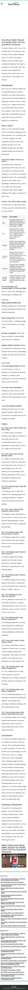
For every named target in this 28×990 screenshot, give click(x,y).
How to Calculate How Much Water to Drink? (12, 909)
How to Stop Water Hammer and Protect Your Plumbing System (12, 974)
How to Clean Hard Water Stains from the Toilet (13, 906)
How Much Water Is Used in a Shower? (12, 882)
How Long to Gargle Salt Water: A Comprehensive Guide (11, 950)
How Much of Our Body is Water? (11, 970)
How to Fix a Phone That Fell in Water (12, 944)
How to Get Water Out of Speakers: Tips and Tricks (14, 919)
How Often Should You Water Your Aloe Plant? (12, 899)
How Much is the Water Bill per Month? (14, 946)
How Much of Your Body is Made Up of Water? (12, 954)
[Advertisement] (14, 21)
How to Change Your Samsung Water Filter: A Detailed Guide (13, 957)
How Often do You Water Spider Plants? (12, 972)
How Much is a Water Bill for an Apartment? (14, 960)
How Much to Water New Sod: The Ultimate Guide (14, 922)
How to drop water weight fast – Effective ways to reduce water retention (13, 879)
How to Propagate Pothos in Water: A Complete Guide (12, 895)
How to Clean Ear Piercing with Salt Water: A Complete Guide (13, 885)
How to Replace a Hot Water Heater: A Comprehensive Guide (12, 915)
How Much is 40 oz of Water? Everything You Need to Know (13, 966)
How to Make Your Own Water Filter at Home (12, 888)
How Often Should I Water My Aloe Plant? (13, 925)
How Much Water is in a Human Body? (12, 913)
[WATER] (14, 3)
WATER (14, 987)
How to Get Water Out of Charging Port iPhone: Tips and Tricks (12, 902)
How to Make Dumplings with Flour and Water (12, 937)
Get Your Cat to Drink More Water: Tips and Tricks (14, 892)
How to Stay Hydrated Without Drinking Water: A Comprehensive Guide (12, 963)
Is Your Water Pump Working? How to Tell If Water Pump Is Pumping (13, 941)
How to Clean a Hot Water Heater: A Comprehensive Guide (11, 978)
